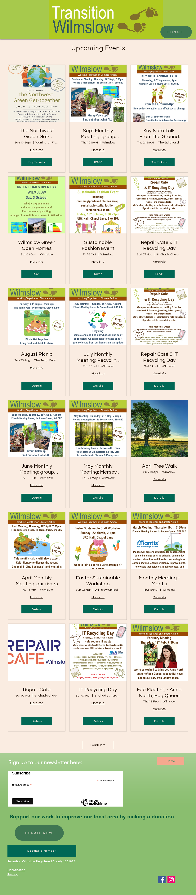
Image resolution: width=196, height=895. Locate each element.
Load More (98, 745)
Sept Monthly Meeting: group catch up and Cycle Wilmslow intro (98, 134)
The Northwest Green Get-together (37, 134)
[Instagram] (171, 879)
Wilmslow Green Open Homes (37, 245)
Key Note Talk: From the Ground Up (159, 134)
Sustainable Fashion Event (98, 245)
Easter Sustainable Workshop (98, 580)
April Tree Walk (159, 466)
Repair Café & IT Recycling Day (159, 245)
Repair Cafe (37, 689)
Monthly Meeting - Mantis (159, 580)
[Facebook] (162, 879)
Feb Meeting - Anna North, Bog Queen (159, 692)
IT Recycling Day (98, 689)
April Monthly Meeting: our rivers (37, 580)
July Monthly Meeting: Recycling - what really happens (98, 357)
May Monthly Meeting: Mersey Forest (98, 469)
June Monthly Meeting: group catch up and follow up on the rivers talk (37, 469)
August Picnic (36, 354)
